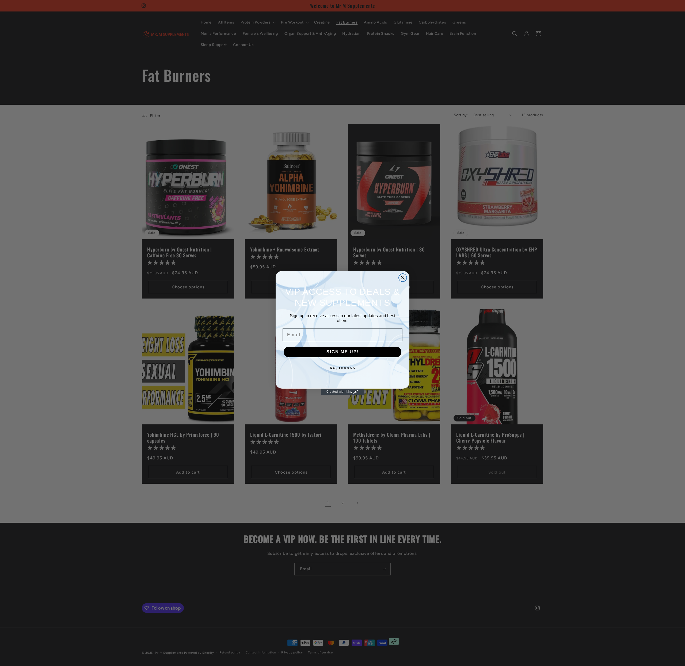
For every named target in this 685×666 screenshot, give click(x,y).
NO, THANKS (342, 368)
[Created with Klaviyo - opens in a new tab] (342, 392)
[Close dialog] (403, 278)
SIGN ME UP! (342, 352)
